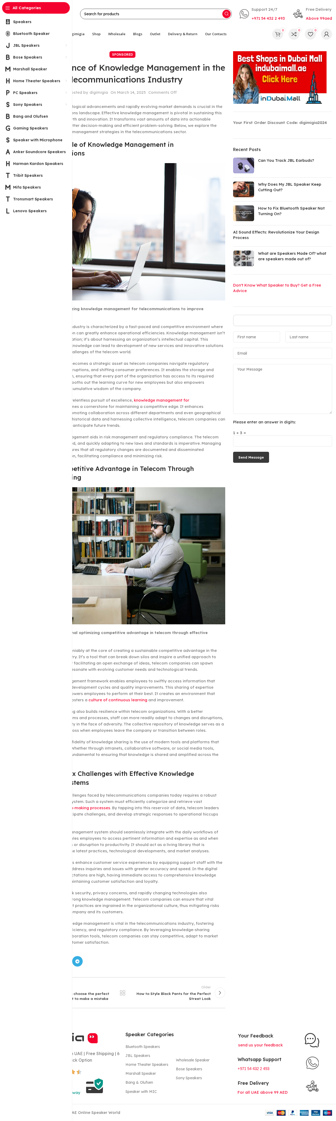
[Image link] (312, 1039)
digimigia (99, 92)
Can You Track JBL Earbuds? (286, 160)
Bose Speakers (189, 1069)
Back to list (123, 993)
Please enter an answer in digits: (264, 421)
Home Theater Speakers (146, 1064)
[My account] (326, 34)
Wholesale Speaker (192, 1060)
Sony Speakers (189, 1078)
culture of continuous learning (117, 699)
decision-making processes (83, 807)
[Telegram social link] (77, 961)
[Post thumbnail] (243, 165)
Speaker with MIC (141, 1091)
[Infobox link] (262, 14)
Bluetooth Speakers (142, 1046)
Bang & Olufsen (139, 1082)
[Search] (226, 14)
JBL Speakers (137, 1055)
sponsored (122, 54)
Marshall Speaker (140, 1073)
